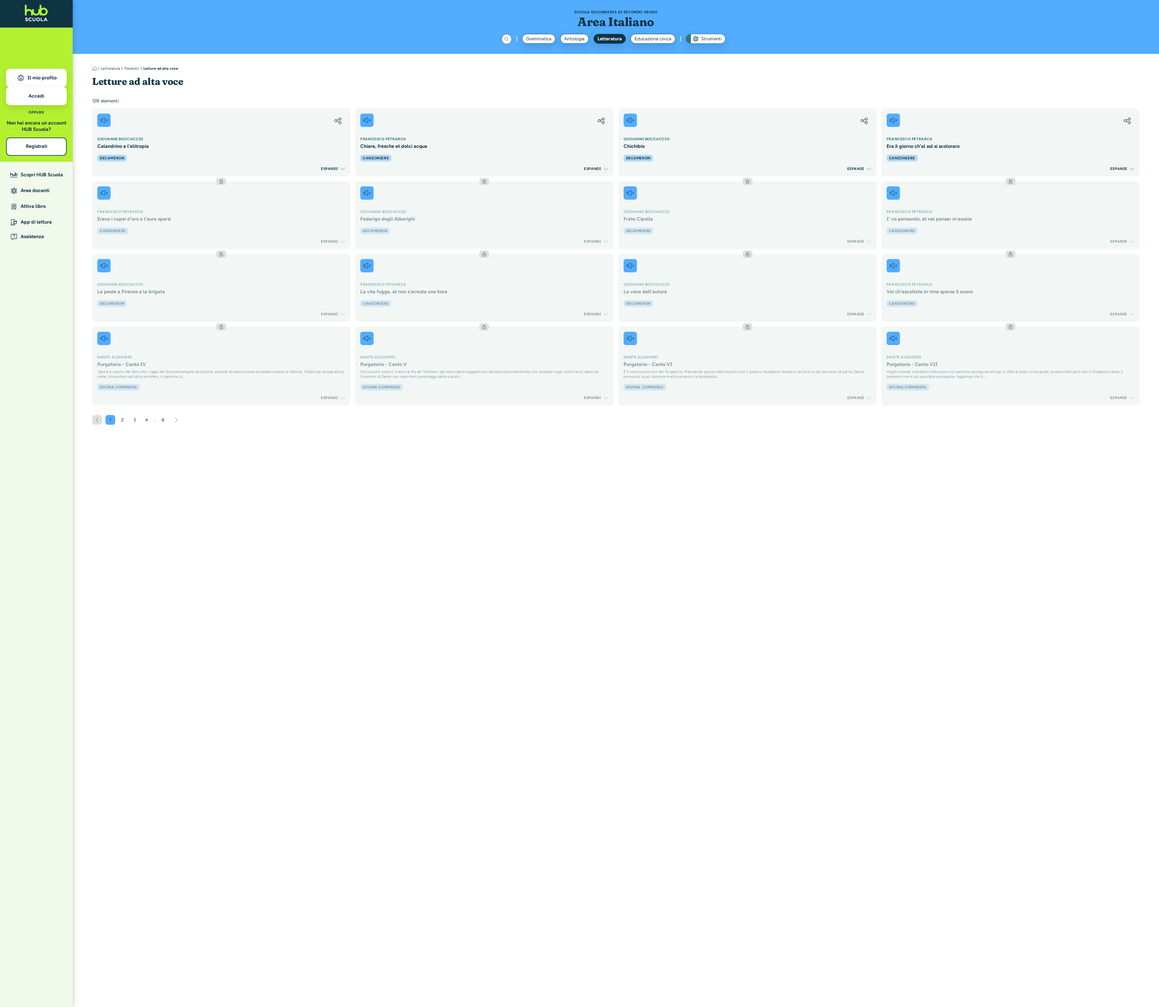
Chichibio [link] (634, 146)
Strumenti (711, 39)
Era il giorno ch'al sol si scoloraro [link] (923, 146)
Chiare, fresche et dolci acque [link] (393, 146)
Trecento (131, 68)
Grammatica (539, 39)
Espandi (329, 169)
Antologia (574, 39)
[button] (338, 121)
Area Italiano (616, 21)
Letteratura (610, 39)
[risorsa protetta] (221, 215)
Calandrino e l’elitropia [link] (123, 146)
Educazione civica (652, 39)
